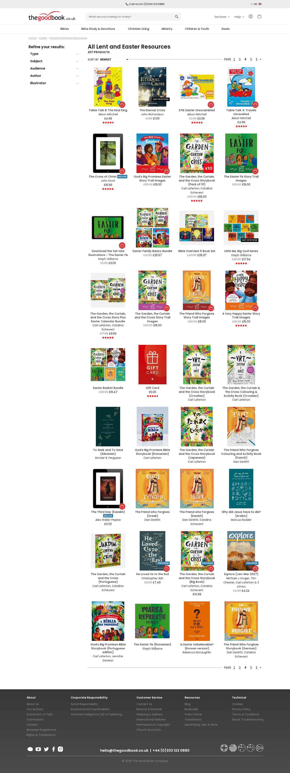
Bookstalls (191, 709)
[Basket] (259, 17)
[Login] (251, 16)
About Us (33, 704)
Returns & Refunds (149, 709)
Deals (226, 29)
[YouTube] (38, 748)
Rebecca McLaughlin (197, 652)
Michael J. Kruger (237, 578)
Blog (187, 704)
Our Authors (35, 709)
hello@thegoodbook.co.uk (124, 750)
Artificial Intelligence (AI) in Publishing (96, 714)
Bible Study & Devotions (98, 29)
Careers (32, 725)
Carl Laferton (190, 188)
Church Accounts (149, 730)
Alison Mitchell (108, 114)
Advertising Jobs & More (201, 725)
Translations (193, 719)
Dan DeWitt (241, 462)
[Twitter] (46, 748)
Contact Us (144, 704)
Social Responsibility (84, 704)
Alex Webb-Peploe (108, 520)
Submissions (35, 719)
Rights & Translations (41, 735)
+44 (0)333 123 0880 (171, 750)
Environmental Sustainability (90, 709)
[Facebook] (53, 748)
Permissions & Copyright (153, 725)
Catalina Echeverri (201, 190)
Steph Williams (241, 255)
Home (32, 38)
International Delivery (151, 719)
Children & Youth (197, 29)
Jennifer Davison (113, 658)
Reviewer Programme (41, 730)
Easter (43, 38)
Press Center (193, 714)
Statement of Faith (40, 714)
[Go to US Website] (233, 746)
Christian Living (138, 29)
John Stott (108, 181)
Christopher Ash (152, 578)
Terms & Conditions (245, 714)
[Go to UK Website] (224, 746)
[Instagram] (60, 748)
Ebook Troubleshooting (247, 719)
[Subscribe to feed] (30, 748)
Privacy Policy (241, 709)
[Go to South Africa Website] (259, 746)
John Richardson (152, 114)
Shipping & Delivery (150, 714)
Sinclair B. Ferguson (108, 458)
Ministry (167, 29)
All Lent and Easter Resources (68, 38)
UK (256, 4)
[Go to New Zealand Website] (251, 746)
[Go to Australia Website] (242, 746)
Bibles (64, 29)
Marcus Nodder (241, 520)
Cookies (237, 704)
